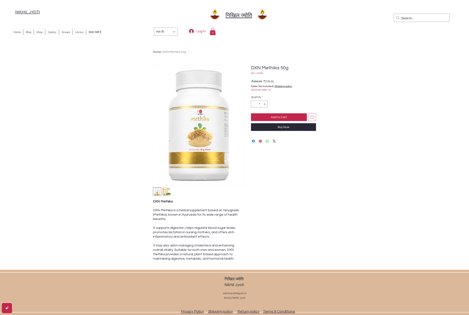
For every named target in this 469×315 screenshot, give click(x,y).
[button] (166, 32)
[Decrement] (254, 104)
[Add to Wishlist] (312, 117)
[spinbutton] (259, 104)
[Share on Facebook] (253, 141)
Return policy (248, 311)
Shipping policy (283, 86)
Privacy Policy (192, 311)
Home (157, 51)
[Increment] (265, 104)
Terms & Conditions (279, 311)
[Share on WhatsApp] (267, 141)
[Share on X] (274, 141)
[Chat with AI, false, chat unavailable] (7, 308)
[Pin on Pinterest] (260, 141)
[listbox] (166, 32)
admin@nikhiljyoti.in (234, 293)
